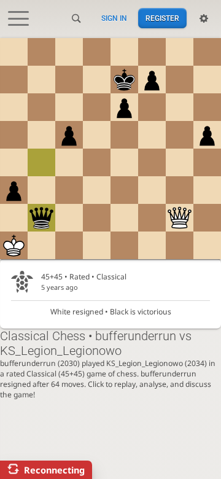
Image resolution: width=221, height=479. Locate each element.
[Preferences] (204, 18)
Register (162, 18)
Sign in (114, 18)
